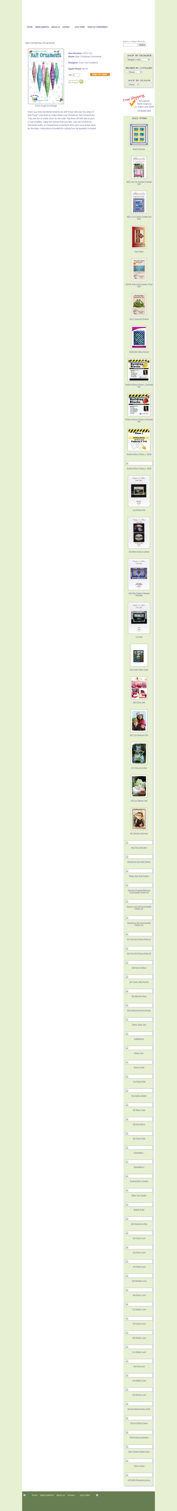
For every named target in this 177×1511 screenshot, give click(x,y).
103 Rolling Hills (139, 510)
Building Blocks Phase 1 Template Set (139, 385)
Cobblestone (139, 1038)
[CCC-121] (46, 75)
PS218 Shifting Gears (139, 1423)
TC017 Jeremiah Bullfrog (139, 319)
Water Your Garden (139, 1195)
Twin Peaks (139, 251)
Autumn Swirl (139, 1067)
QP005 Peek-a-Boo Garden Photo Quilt (139, 285)
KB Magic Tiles (139, 1110)
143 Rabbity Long (139, 1380)
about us (55, 26)
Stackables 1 (139, 1152)
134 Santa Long (139, 1266)
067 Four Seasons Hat (139, 735)
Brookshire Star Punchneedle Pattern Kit (139, 923)
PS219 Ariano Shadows (139, 1437)
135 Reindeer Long (139, 1280)
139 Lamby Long (139, 1323)
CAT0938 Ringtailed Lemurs (139, 1480)
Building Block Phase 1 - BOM (139, 454)
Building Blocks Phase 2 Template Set (139, 420)
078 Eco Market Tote (139, 800)
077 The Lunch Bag (139, 767)
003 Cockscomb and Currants (139, 1010)
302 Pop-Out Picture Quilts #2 (139, 953)
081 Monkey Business (139, 833)
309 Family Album (139, 967)
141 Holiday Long (139, 1352)
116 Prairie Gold (139, 1081)
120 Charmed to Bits (139, 1223)
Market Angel (139, 1209)
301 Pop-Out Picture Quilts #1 (139, 939)
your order (80, 26)
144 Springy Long (139, 1394)
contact (66, 26)
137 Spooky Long (139, 1309)
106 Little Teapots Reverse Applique (139, 594)
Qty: (70, 74)
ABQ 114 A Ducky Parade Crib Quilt (139, 217)
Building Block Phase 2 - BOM (139, 468)
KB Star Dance (139, 1124)
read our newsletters (97, 26)
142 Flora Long (139, 1366)
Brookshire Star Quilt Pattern (139, 861)
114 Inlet (139, 636)
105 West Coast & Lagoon (138, 551)
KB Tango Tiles (139, 1138)
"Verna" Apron (139, 1465)
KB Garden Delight (139, 1095)
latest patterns (42, 26)
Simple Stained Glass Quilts (139, 1408)
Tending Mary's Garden (139, 1181)
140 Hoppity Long (139, 1337)
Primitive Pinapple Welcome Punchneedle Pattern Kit (139, 891)
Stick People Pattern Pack (139, 1451)
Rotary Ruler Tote (139, 1024)
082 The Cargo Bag (139, 847)
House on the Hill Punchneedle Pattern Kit (139, 907)
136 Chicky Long (139, 1295)
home (29, 26)
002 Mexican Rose (139, 996)
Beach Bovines (139, 149)
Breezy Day (139, 1053)
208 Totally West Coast (139, 669)
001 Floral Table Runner (139, 981)
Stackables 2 (139, 1167)
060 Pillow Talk (139, 702)
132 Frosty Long (138, 1238)
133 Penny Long (138, 1252)
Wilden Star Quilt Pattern (139, 876)
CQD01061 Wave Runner (139, 351)
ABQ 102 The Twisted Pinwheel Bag (139, 182)
